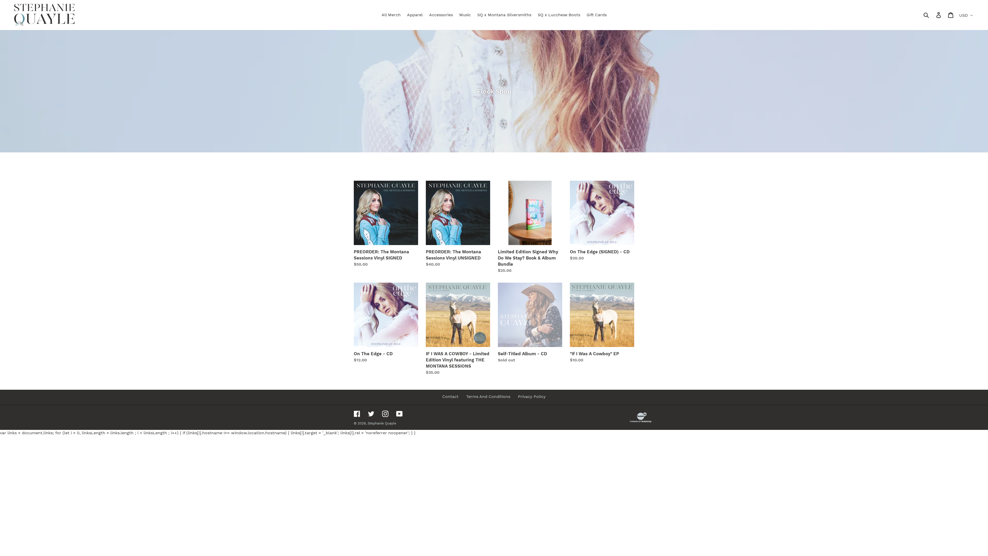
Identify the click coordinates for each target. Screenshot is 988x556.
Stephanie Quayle (382, 423)
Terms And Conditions (488, 396)
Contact (450, 396)
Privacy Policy (532, 396)
